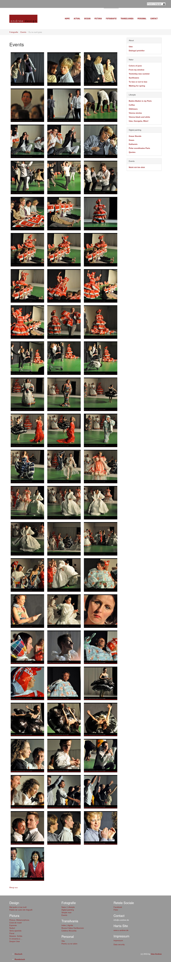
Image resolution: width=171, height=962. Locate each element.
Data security (119, 944)
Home (67, 18)
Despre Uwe (14, 941)
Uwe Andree (156, 954)
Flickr (116, 910)
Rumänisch (20, 959)
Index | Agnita (67, 925)
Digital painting (67, 910)
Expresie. (13, 925)
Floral (11, 933)
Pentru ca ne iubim (69, 944)
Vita (63, 941)
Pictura (98, 18)
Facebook (118, 907)
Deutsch (18, 954)
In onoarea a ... (15, 939)
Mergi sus (13, 887)
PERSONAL (141, 18)
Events (23, 32)
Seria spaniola (15, 931)
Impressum (118, 940)
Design (87, 18)
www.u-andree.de (121, 930)
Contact (154, 18)
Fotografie (111, 18)
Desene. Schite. (16, 936)
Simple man (66, 912)
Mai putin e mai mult (17, 907)
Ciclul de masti (15, 923)
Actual (77, 18)
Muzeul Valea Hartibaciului (72, 928)
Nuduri (12, 928)
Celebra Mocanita (68, 931)
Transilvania (127, 18)
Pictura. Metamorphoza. (19, 920)
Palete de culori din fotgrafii (20, 910)
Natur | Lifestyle (68, 907)
